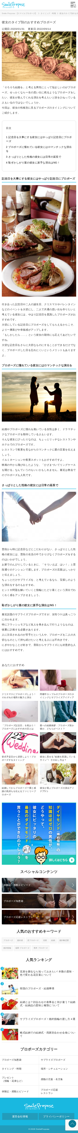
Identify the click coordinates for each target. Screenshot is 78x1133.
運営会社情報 (20, 1116)
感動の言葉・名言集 (52, 1079)
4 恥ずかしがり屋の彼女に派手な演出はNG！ (33, 162)
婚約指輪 (7, 948)
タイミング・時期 (11, 1068)
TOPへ (72, 1124)
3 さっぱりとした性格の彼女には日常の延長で (33, 156)
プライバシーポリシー (56, 1116)
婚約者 (20, 940)
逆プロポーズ (33, 940)
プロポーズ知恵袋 (13, 901)
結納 (53, 940)
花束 (45, 940)
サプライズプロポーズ (53, 1059)
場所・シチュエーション (54, 1068)
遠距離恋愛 (64, 940)
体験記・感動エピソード (17, 885)
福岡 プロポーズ (22, 948)
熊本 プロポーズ (41, 948)
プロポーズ (8, 940)
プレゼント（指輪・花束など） (13, 1079)
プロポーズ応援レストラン (18, 917)
